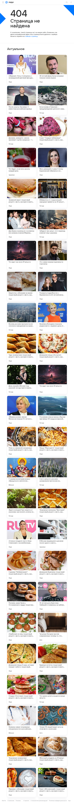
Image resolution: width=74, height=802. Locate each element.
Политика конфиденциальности (58, 800)
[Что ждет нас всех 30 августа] (52, 379)
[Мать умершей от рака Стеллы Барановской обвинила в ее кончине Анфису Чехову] (52, 162)
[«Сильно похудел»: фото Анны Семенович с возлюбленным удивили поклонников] (21, 534)
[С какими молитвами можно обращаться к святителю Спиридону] (21, 472)
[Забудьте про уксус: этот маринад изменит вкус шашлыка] (52, 224)
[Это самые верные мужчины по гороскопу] (52, 255)
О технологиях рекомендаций (39, 800)
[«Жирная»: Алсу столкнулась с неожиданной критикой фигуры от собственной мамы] (21, 69)
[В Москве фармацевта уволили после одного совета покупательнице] (52, 534)
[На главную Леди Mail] (10, 2)
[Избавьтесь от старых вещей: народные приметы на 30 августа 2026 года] (52, 193)
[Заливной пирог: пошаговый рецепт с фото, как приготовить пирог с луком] (21, 193)
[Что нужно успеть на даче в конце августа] (52, 689)
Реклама (18, 800)
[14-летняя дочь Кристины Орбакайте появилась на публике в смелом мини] (52, 596)
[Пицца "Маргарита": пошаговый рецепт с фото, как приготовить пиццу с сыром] (52, 441)
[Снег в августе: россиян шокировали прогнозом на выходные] (52, 472)
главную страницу (31, 36)
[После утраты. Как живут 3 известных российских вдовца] (21, 100)
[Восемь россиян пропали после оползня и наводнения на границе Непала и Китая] (21, 317)
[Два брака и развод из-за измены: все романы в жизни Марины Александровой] (21, 224)
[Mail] (6, 2)
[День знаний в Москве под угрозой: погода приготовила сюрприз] (21, 379)
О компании (11, 800)
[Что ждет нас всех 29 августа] (21, 255)
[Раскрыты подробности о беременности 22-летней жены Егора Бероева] (52, 286)
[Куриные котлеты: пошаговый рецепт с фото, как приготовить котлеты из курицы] (52, 658)
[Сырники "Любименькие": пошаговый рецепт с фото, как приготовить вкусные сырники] (21, 565)
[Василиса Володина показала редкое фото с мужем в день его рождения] (52, 317)
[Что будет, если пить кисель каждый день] (21, 162)
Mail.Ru (4, 800)
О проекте (26, 800)
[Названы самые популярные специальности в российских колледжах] (21, 720)
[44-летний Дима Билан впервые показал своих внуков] (52, 69)
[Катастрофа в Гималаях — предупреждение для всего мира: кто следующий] (52, 100)
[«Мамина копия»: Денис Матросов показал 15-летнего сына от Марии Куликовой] (21, 410)
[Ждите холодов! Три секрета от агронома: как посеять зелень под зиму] (21, 503)
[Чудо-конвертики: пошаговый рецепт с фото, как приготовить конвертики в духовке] (21, 348)
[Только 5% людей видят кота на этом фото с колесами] (52, 720)
